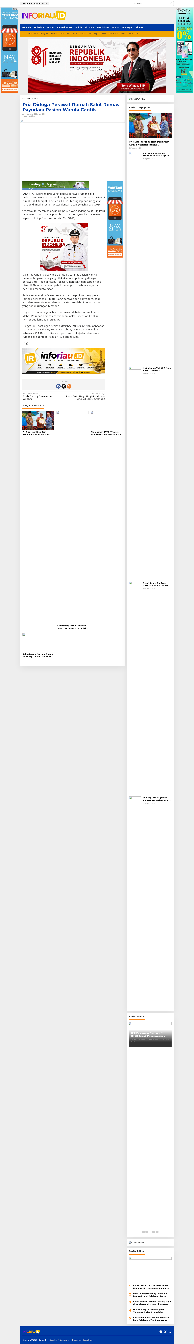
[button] (171, 3)
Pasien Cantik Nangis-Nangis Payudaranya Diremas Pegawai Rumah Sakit (85, 396)
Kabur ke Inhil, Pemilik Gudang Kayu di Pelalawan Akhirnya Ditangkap (152, 1302)
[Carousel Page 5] (157, 1232)
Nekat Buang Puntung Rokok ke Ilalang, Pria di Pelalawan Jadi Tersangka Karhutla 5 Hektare (37, 655)
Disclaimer (64, 1340)
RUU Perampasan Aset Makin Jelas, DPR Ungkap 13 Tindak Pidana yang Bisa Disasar (71, 627)
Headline (31, 116)
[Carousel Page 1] (143, 1232)
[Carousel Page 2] (146, 1232)
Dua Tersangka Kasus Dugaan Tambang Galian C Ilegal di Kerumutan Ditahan (148, 1310)
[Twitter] (63, 386)
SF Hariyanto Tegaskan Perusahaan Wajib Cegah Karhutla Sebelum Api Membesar (156, 799)
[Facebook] (58, 386)
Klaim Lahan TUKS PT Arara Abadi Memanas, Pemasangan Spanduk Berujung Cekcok (106, 433)
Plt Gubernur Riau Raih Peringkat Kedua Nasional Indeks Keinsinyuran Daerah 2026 (36, 433)
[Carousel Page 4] (153, 1232)
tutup (15, 9)
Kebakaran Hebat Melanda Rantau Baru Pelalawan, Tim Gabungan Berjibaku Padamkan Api (151, 1318)
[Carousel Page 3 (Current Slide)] (150, 1232)
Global (24, 116)
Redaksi (53, 1340)
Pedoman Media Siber (82, 1340)
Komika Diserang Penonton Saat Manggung (37, 396)
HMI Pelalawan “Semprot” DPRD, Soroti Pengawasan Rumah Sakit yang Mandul (147, 1035)
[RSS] (69, 386)
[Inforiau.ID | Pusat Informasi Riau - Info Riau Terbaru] (45, 15)
